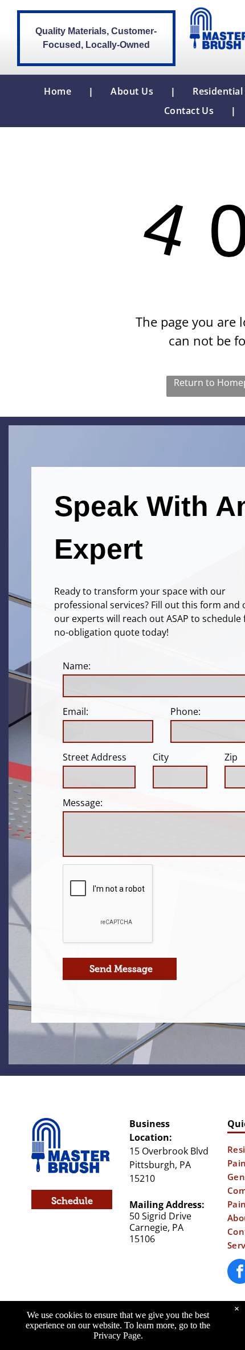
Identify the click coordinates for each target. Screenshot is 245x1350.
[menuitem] (60, 91)
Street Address (94, 757)
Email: (75, 711)
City (161, 757)
